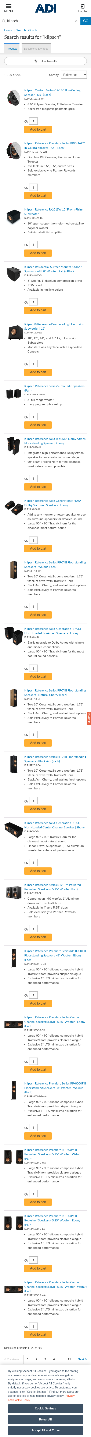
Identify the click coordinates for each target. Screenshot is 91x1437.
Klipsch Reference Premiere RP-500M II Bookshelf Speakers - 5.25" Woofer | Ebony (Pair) (52, 1220)
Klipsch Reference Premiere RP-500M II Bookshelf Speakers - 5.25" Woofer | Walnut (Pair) (52, 1154)
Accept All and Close (45, 1430)
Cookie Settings (45, 1408)
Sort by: (54, 75)
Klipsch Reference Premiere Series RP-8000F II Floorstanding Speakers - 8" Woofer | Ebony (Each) (55, 955)
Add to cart (38, 129)
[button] (89, 718)
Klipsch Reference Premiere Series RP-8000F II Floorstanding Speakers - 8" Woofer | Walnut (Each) (55, 1088)
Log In (82, 11)
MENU (8, 11)
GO (85, 21)
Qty (26, 121)
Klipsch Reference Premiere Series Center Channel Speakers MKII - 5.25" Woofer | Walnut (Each (55, 1286)
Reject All (45, 1419)
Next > (82, 1359)
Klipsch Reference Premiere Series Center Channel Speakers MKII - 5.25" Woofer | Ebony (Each (54, 1021)
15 (69, 1359)
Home (8, 30)
